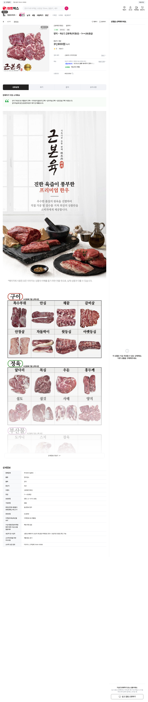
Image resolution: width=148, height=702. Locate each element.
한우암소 (16, 21)
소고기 (9, 21)
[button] (93, 63)
